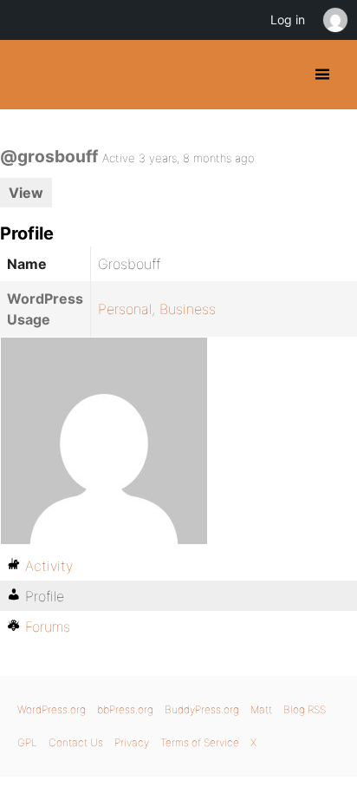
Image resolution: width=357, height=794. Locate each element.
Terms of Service (199, 742)
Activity (49, 565)
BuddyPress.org (28, 74)
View (26, 192)
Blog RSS (304, 709)
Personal (125, 309)
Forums (47, 626)
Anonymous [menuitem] (334, 20)
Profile (44, 596)
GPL (27, 742)
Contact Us (76, 742)
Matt (261, 709)
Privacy (131, 742)
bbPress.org (125, 709)
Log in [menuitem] (287, 19)
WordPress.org (51, 709)
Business (187, 309)
